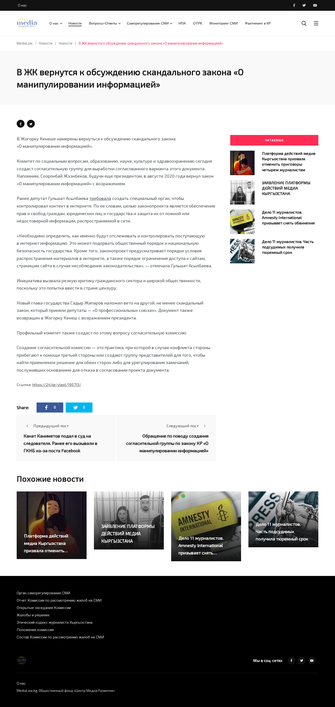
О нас (22, 5)
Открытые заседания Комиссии (44, 608)
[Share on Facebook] (21, 124)
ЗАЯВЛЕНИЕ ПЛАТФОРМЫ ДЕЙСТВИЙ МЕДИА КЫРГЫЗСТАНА (286, 188)
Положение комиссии (35, 630)
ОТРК (197, 23)
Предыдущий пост (51, 425)
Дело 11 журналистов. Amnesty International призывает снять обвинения (288, 217)
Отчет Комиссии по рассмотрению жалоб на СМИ (59, 600)
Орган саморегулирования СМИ (43, 593)
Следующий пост (183, 425)
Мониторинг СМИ (223, 23)
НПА (182, 23)
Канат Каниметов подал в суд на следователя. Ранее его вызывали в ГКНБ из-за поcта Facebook (60, 443)
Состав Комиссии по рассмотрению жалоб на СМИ (60, 637)
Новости (75, 23)
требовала (100, 198)
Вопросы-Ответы (103, 23)
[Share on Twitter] (31, 124)
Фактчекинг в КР (258, 23)
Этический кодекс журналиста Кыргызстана (54, 622)
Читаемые (274, 140)
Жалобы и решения (33, 615)
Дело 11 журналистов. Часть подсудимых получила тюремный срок (288, 247)
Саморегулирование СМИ (148, 23)
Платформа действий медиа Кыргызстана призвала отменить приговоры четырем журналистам (46, 550)
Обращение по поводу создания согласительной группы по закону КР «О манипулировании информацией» (167, 443)
